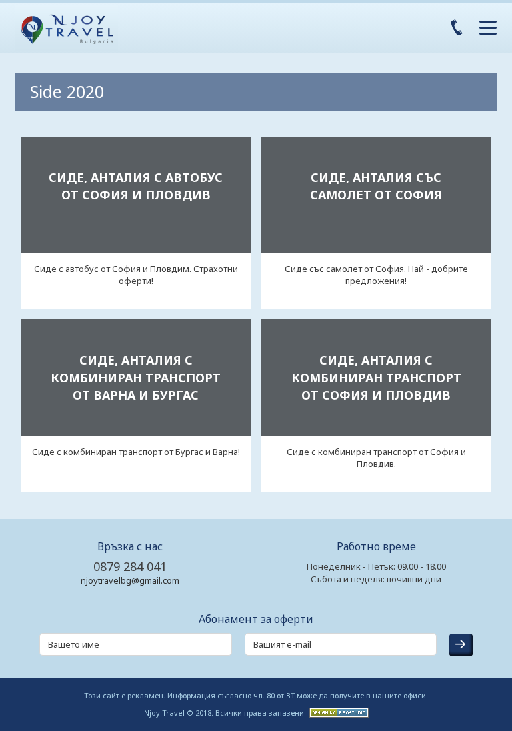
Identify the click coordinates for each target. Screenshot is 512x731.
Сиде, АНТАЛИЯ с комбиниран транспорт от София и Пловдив (376, 377)
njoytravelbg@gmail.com (130, 580)
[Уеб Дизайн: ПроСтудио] (337, 712)
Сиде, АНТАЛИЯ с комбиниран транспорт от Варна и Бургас (136, 377)
